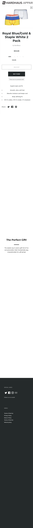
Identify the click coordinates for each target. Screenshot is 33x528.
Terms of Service (8, 413)
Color (14, 60)
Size (9, 56)
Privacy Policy (8, 415)
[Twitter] (6, 393)
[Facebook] (9, 393)
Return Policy (7, 417)
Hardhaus (17, 45)
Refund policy (8, 422)
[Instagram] (13, 393)
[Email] (16, 393)
